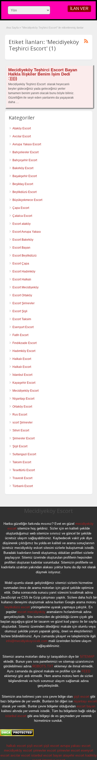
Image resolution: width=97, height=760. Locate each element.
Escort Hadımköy (23, 271)
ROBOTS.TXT (42, 666)
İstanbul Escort (22, 375)
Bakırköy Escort (22, 168)
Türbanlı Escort (22, 486)
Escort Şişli (19, 311)
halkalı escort (16, 746)
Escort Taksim (21, 319)
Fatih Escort (20, 335)
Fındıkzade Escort (24, 343)
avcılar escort (20, 755)
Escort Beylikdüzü (24, 255)
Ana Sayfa (12, 27)
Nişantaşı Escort (23, 398)
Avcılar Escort (21, 136)
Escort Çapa (20, 263)
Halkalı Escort (22, 359)
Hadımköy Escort (23, 351)
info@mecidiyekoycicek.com (27, 641)
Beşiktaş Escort (22, 184)
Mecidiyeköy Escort (25, 390)
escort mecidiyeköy (31, 612)
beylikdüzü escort (17, 607)
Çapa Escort (20, 208)
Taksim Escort (21, 462)
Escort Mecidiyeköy (25, 287)
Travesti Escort (22, 478)
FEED (86, 671)
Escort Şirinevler (23, 303)
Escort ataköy (21, 224)
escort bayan (86, 706)
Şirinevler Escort (23, 438)
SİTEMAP (87, 656)
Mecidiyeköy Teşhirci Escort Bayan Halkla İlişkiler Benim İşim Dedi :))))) (42, 74)
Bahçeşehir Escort (24, 160)
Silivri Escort (20, 430)
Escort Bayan (21, 247)
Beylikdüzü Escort (24, 192)
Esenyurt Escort (23, 327)
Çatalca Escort (22, 216)
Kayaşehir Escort (23, 382)
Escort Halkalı (21, 279)
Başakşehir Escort (24, 176)
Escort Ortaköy (22, 295)
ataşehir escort (73, 755)
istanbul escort (15, 716)
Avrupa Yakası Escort (26, 144)
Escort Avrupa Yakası (26, 231)
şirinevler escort (44, 750)
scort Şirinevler (22, 422)
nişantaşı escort (85, 701)
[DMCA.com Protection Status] (17, 735)
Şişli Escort (19, 446)
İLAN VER (79, 8)
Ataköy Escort (21, 128)
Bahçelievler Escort (25, 152)
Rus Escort (19, 414)
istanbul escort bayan (46, 755)
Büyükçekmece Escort (27, 200)
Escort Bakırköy (22, 239)
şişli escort (81, 696)
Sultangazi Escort (24, 454)
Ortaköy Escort (22, 406)
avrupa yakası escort (75, 746)
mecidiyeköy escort (18, 750)
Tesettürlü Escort (23, 470)
